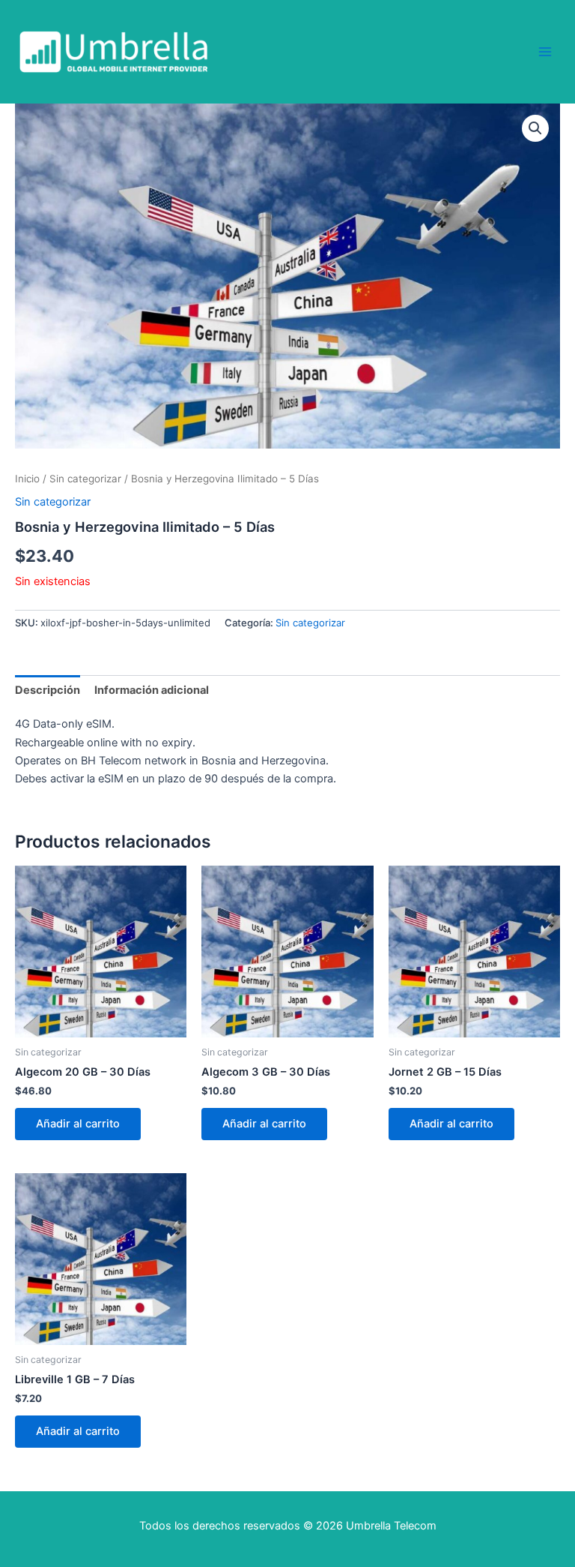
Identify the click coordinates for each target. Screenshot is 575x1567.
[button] (535, 128)
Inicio (27, 479)
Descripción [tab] (47, 690)
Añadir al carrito (78, 1123)
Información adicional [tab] (151, 690)
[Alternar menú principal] (545, 52)
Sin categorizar (85, 479)
